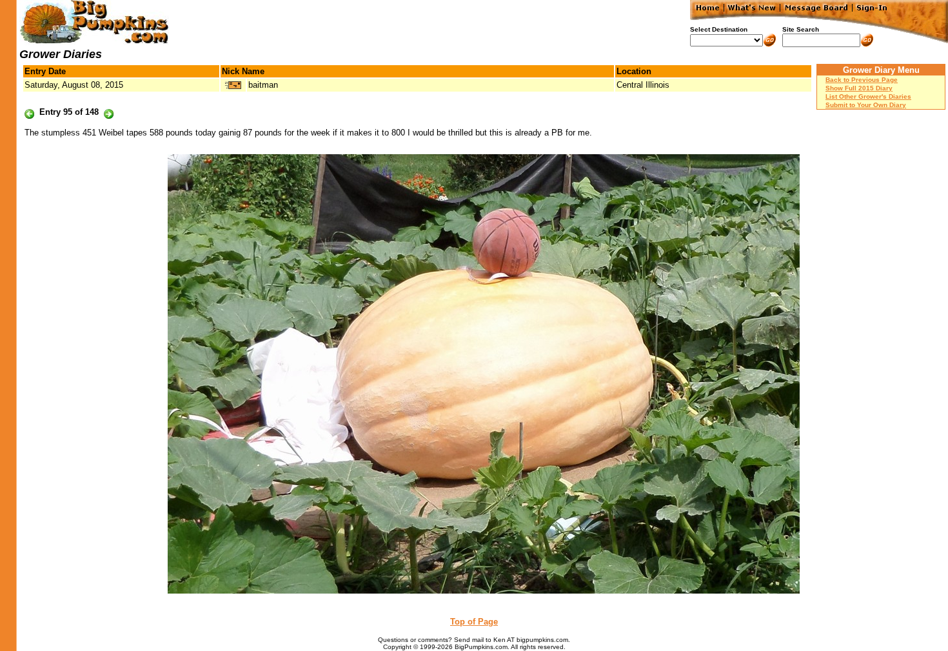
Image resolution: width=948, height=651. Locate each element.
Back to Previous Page (861, 79)
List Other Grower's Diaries (868, 96)
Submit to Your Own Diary (865, 104)
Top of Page (474, 621)
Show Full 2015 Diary (859, 88)
